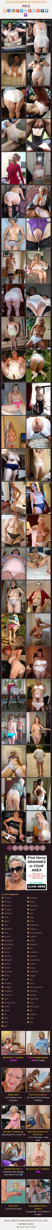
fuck (6, 1022)
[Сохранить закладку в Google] (13, 10)
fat (5, 1014)
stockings (34, 1006)
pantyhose (34, 960)
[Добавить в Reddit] (34, 10)
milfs (31, 940)
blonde (7, 956)
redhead (33, 971)
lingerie (33, 929)
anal (6, 917)
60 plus (7, 905)
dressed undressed (13, 1003)
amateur (8, 913)
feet (6, 1018)
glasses (33, 898)
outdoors (33, 952)
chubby (7, 983)
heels (32, 909)
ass (6, 925)
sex (31, 979)
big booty (8, 944)
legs (31, 921)
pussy (32, 968)
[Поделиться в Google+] (17, 10)
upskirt (32, 1014)
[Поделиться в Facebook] (9, 10)
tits (31, 1010)
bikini (6, 952)
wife (31, 1018)
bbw (6, 933)
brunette (8, 971)
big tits (7, 948)
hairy (32, 902)
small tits (33, 999)
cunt (6, 999)
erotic (7, 1006)
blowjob (8, 960)
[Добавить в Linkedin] (21, 10)
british (7, 968)
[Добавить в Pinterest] (29, 10)
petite (32, 964)
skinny (32, 995)
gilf (5, 1026)
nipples (33, 944)
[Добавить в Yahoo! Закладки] (25, 15)
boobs (7, 964)
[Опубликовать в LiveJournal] (25, 10)
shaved (33, 991)
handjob (33, 905)
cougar (7, 987)
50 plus (7, 902)
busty (6, 975)
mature (33, 936)
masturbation (36, 933)
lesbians (33, 925)
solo (31, 1003)
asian (7, 921)
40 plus (7, 898)
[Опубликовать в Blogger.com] (5, 10)
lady (31, 917)
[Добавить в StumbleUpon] (38, 10)
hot (31, 913)
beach (7, 936)
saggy (32, 975)
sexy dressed (36, 987)
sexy (31, 983)
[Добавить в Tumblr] (42, 10)
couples (8, 991)
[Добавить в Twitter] (46, 10)
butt (6, 979)
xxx (31, 1022)
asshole (8, 929)
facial (6, 1010)
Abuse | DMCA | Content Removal (19, 1220)
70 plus (7, 909)
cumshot (8, 995)
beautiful (8, 940)
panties (33, 956)
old (31, 948)
